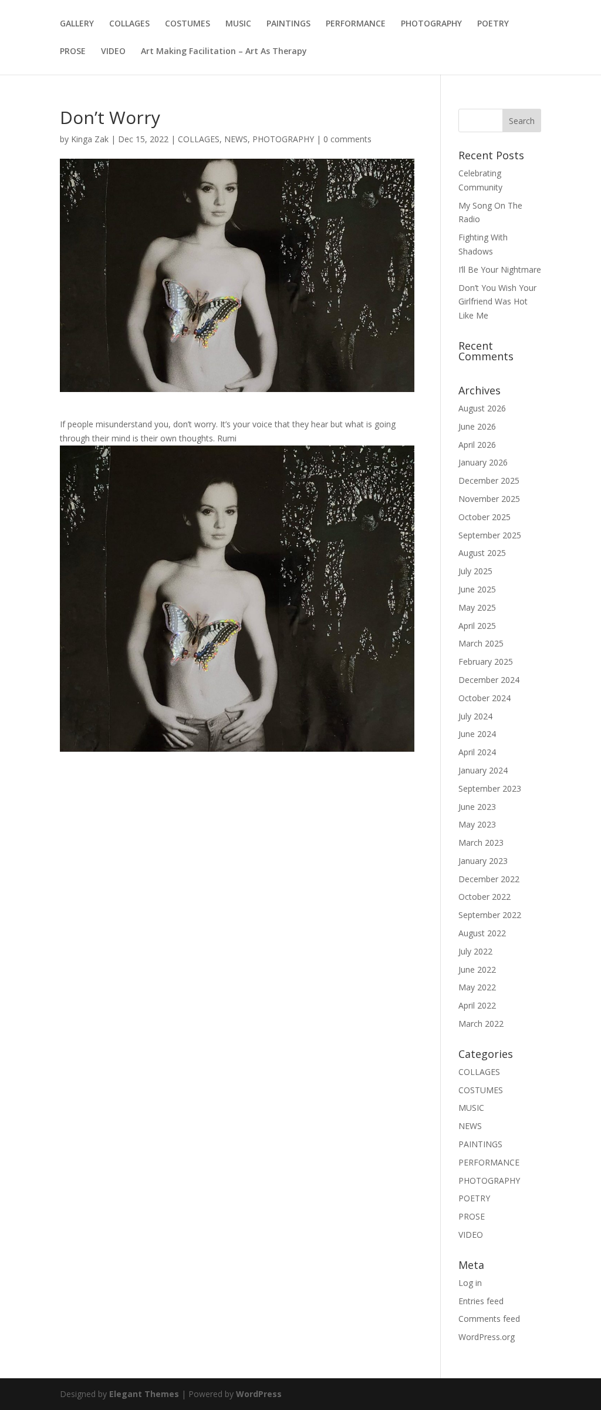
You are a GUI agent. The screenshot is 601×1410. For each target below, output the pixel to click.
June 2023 (477, 806)
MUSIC (238, 24)
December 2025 (488, 480)
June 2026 (477, 426)
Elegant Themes (144, 1393)
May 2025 (477, 607)
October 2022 (484, 896)
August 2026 (482, 408)
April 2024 (477, 752)
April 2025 (477, 625)
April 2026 (477, 444)
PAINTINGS (288, 24)
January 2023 (483, 860)
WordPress (259, 1393)
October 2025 (484, 517)
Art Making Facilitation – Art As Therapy (224, 51)
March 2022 (481, 1023)
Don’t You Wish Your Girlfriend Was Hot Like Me (497, 301)
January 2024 (483, 770)
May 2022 (477, 987)
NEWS (236, 139)
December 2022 (488, 879)
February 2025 (485, 661)
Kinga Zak (90, 139)
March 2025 (481, 643)
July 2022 (475, 951)
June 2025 (477, 589)
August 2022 (482, 933)
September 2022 (489, 914)
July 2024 (475, 716)
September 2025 (489, 535)
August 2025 (482, 552)
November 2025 (489, 498)
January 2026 (483, 462)
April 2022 (477, 1005)
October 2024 (484, 698)
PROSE (73, 51)
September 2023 (489, 788)
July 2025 (475, 571)
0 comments (347, 139)
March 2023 (481, 842)
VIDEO (113, 51)
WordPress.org (486, 1336)
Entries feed (481, 1301)
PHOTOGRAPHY (431, 24)
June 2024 (477, 733)
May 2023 (477, 824)
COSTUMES (187, 24)
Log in (470, 1282)
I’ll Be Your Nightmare (499, 269)
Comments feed (489, 1318)
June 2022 (477, 969)
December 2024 (488, 679)
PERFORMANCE (356, 24)
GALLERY (77, 24)
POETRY (493, 24)
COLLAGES (129, 24)
